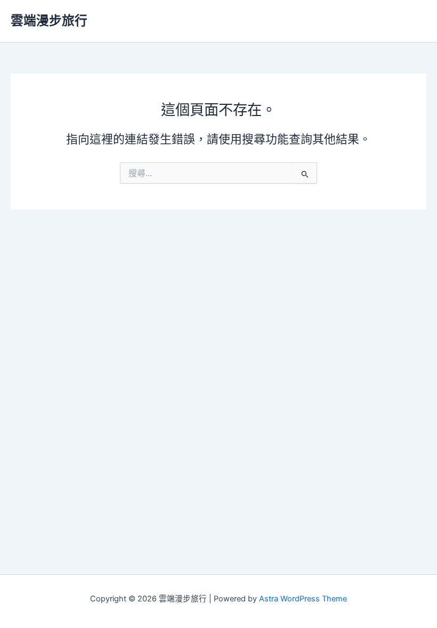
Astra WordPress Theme (303, 599)
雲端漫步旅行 (49, 20)
